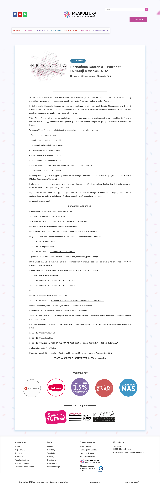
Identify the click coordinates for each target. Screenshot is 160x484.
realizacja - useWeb (133, 482)
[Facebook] (15, 14)
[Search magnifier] (146, 9)
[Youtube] (20, 14)
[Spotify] (25, 14)
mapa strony (95, 482)
